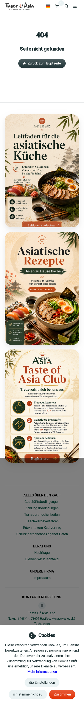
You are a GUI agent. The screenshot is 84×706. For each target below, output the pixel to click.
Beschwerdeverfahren (42, 521)
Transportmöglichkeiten (42, 515)
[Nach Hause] (19, 6)
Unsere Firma (42, 571)
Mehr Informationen (42, 672)
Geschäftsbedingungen (42, 502)
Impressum (42, 578)
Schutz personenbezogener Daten (42, 534)
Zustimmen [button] (62, 694)
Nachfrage (42, 553)
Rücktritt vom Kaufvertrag (42, 528)
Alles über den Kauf (42, 495)
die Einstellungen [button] (42, 683)
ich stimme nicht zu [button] (27, 694)
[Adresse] (42, 605)
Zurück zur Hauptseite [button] (44, 63)
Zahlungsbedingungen (42, 508)
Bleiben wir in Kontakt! (42, 559)
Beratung (42, 546)
